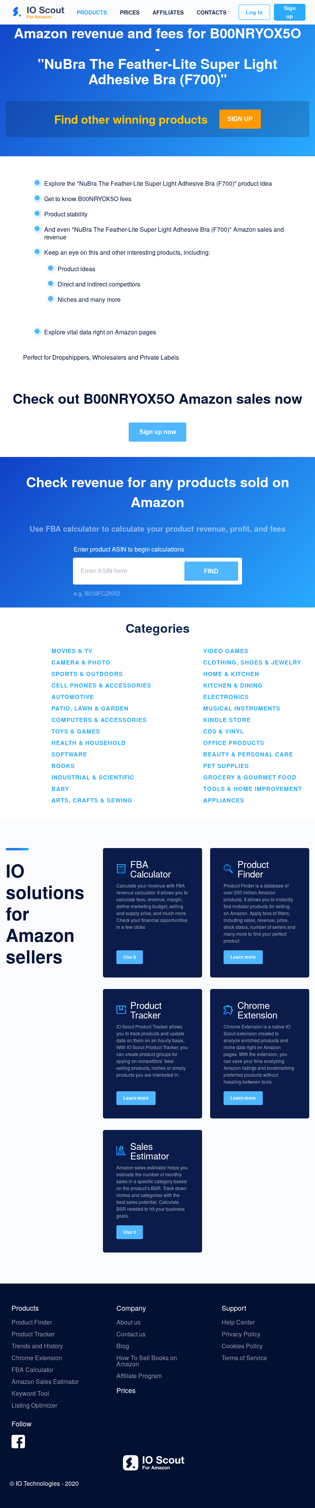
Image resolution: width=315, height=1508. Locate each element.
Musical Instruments (241, 708)
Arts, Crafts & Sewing (92, 800)
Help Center (238, 1322)
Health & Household (88, 743)
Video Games (226, 651)
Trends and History (37, 1345)
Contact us (131, 1334)
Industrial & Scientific (92, 777)
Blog (123, 1345)
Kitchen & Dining (233, 685)
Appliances (223, 800)
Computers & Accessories (99, 720)
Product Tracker (33, 1334)
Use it (129, 957)
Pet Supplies (226, 766)
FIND (211, 571)
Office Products (233, 743)
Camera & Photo (81, 662)
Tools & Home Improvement (252, 788)
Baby (60, 788)
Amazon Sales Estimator (45, 1381)
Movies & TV (72, 651)
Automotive (72, 697)
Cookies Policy (242, 1345)
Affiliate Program (139, 1375)
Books (63, 766)
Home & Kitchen (231, 674)
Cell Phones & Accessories (101, 685)
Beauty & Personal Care (248, 754)
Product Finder (32, 1322)
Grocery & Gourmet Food (250, 777)
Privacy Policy (241, 1334)
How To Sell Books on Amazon (146, 1360)
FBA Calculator (32, 1369)
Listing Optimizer (34, 1405)
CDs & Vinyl (223, 731)
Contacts (211, 12)
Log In (254, 12)
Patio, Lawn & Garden (90, 708)
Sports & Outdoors (87, 674)
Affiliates (168, 12)
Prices (129, 12)
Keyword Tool (30, 1393)
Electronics (226, 697)
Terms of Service (244, 1357)
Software (69, 754)
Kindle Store (227, 720)
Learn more (243, 957)
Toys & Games (75, 731)
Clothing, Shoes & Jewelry (252, 662)
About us (128, 1322)
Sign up (290, 12)
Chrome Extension (37, 1357)
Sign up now (157, 432)
